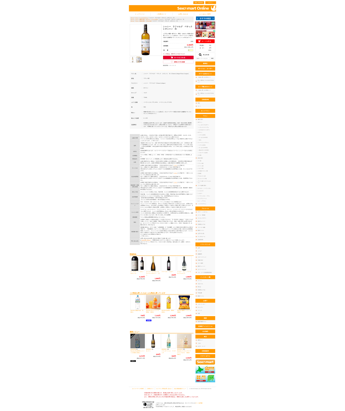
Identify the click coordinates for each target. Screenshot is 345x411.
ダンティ (148, 351)
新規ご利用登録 (199, 2)
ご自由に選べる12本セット (204, 77)
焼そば (199, 286)
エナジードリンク (202, 269)
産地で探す (142, 21)
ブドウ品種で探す (202, 185)
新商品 (205, 63)
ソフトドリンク (205, 244)
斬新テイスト (201, 230)
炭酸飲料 (200, 254)
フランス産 (148, 21)
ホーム (132, 17)
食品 (205, 336)
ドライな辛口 (154, 19)
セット (199, 106)
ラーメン (200, 280)
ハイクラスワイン (144, 17)
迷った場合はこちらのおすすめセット (206, 81)
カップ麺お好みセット (205, 86)
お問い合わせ (183, 14)
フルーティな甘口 (203, 152)
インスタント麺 (205, 277)
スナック (200, 310)
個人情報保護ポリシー (180, 388)
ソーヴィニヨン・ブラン (204, 196)
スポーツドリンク (202, 257)
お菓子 (205, 300)
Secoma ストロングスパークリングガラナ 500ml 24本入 (184, 352)
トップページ (140, 14)
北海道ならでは (201, 224)
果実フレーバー (201, 221)
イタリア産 (200, 168)
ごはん (199, 343)
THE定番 (200, 293)
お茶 (199, 248)
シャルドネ (200, 190)
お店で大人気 (201, 233)
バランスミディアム (204, 127)
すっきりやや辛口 (203, 137)
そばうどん (200, 283)
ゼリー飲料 (200, 263)
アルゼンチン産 (202, 176)
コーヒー (200, 251)
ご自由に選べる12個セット (204, 90)
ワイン (137, 17)
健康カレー (200, 340)
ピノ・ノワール (202, 201)
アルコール (205, 208)
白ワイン (148, 19)
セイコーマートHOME (138, 388)
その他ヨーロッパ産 (203, 171)
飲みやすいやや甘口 (204, 150)
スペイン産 (200, 166)
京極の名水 (200, 260)
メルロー (200, 193)
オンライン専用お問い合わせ (164, 388)
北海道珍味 (205, 99)
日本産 (199, 173)
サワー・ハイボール (202, 212)
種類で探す (142, 19)
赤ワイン (200, 122)
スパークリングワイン (203, 142)
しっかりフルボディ (204, 124)
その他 (199, 155)
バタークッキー (201, 304)
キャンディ (200, 307)
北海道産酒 (200, 239)
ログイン (210, 2)
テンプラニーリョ (202, 198)
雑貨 (205, 318)
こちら (175, 165)
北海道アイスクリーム (205, 326)
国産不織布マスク (202, 321)
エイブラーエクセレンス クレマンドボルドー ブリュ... (153, 273)
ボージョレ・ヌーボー (205, 68)
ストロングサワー (202, 218)
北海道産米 (205, 351)
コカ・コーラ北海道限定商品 (205, 272)
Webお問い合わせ (146, 240)
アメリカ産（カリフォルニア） (204, 181)
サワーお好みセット (205, 73)
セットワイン (205, 111)
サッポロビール (201, 236)
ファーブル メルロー (167, 271)
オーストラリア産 (202, 178)
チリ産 (199, 160)
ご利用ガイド (161, 14)
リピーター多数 (201, 227)
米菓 (199, 313)
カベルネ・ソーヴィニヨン (204, 188)
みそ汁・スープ (201, 346)
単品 (199, 103)
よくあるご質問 (205, 14)
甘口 (200, 140)
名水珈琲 (205, 331)
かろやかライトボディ (204, 130)
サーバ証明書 (198, 403)
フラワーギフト (205, 356)
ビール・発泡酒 (201, 215)
